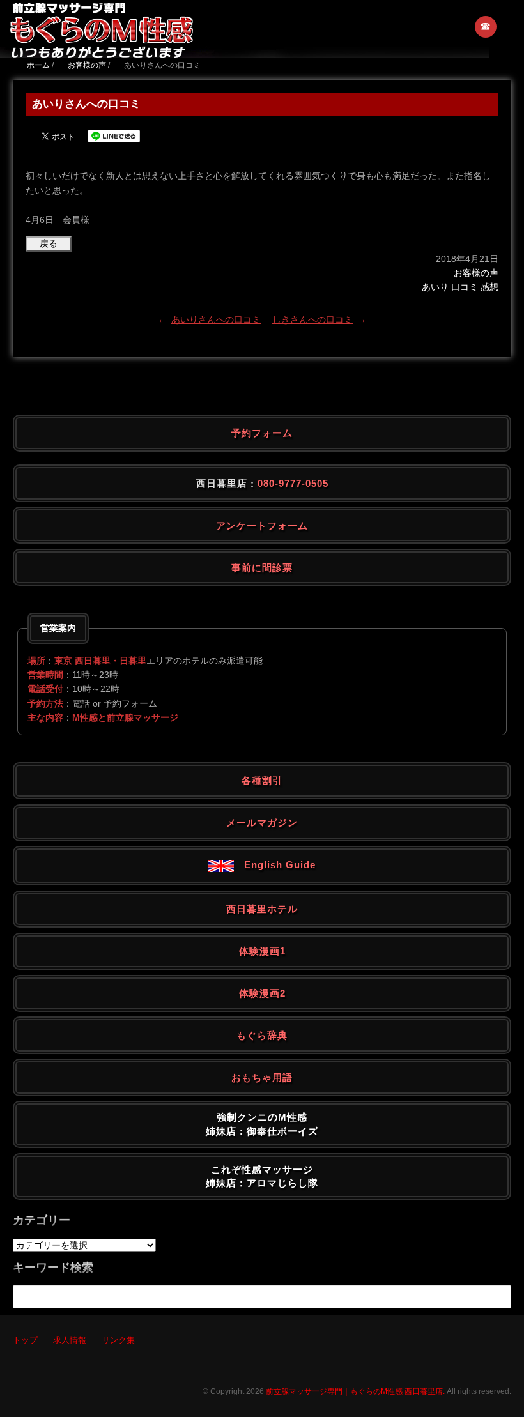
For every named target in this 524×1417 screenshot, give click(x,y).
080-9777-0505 (293, 483)
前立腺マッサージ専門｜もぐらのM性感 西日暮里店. (355, 1391)
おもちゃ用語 (262, 1077)
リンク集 (118, 1340)
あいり (435, 287)
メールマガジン (262, 822)
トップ (25, 1340)
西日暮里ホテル (262, 908)
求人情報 (69, 1340)
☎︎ (486, 26)
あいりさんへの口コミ (216, 319)
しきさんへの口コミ (312, 319)
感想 (489, 287)
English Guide (275, 864)
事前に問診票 (262, 567)
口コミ (464, 287)
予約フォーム (262, 432)
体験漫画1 (262, 951)
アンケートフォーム (262, 525)
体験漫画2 (262, 993)
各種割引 (262, 780)
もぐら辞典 (262, 1035)
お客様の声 (476, 273)
